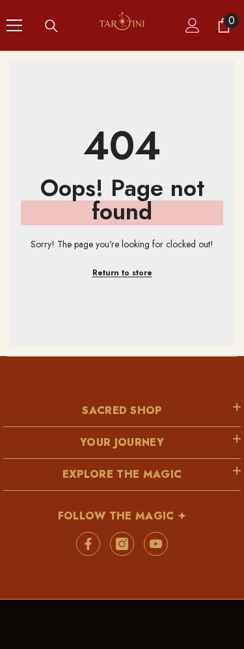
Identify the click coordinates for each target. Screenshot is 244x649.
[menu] (14, 25)
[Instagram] (122, 544)
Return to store (122, 273)
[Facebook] (88, 544)
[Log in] (192, 25)
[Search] (51, 26)
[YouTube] (156, 544)
